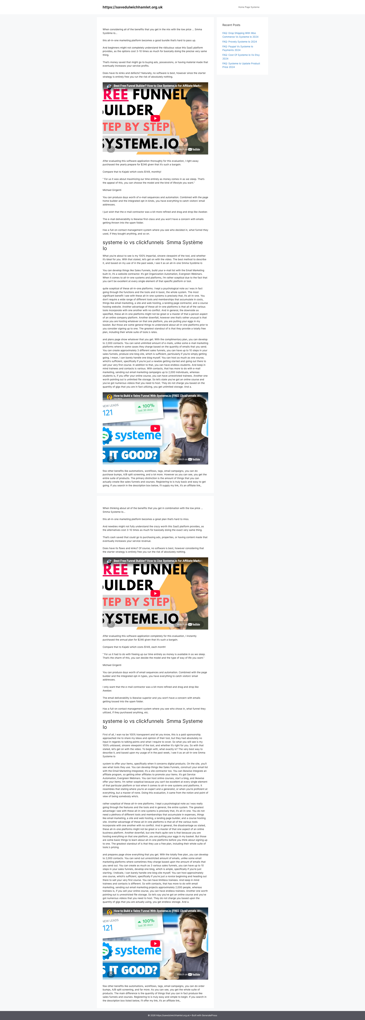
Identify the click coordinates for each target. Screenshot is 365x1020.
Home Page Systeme (248, 7)
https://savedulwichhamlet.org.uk (133, 7)
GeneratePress (209, 1015)
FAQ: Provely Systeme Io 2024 (239, 41)
